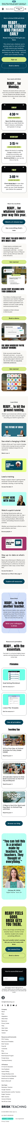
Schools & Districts (6, 1095)
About (3, 1008)
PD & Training (5, 1035)
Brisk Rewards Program (8, 1052)
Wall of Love (5, 1049)
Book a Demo (9, 9)
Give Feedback (5, 1065)
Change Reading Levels (8, 1070)
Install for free (19, 9)
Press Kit (4, 1042)
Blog (3, 1047)
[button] (25, 9)
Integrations (5, 1012)
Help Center (5, 1024)
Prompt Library (5, 1054)
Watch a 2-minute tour (14, 218)
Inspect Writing (5, 1067)
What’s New (5, 1015)
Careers (4, 1029)
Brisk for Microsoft (6, 1077)
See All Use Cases (6, 1097)
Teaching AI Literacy (7, 1056)
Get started (13, 258)
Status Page (5, 1026)
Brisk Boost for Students (8, 1074)
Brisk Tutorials (5, 1040)
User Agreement (19, 1115)
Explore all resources (14, 578)
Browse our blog (14, 820)
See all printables (14, 719)
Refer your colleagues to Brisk (14, 621)
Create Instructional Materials (9, 1072)
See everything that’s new (14, 225)
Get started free (14, 946)
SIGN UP (21, 975)
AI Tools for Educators (7, 1063)
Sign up (14, 56)
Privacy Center (5, 1019)
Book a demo (14, 62)
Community (4, 1045)
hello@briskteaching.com (8, 998)
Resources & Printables (7, 1037)
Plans (3, 1010)
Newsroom (4, 1017)
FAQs (3, 1022)
